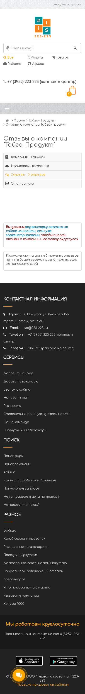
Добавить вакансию (20, 381)
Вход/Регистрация (67, 4)
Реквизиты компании (21, 595)
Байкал (9, 530)
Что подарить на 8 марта (26, 587)
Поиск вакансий (16, 464)
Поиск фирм (13, 456)
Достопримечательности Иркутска (35, 563)
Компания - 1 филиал (27, 157)
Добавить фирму (18, 373)
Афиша (37, 64)
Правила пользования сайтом (42, 684)
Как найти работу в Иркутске (29, 480)
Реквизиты (12, 406)
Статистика (22, 183)
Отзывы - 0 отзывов (28, 174)
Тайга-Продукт (41, 120)
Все (9, 57)
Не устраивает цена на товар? (31, 496)
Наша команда (16, 422)
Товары (61, 57)
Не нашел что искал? (21, 504)
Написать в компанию (29, 166)
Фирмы (36, 57)
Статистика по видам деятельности (36, 414)
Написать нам (16, 397)
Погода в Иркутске (20, 555)
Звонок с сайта (16, 389)
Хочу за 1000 (13, 603)
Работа (14, 64)
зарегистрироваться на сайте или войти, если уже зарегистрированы (37, 231)
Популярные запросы (21, 488)
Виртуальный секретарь (24, 430)
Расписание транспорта (25, 547)
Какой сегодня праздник (24, 538)
